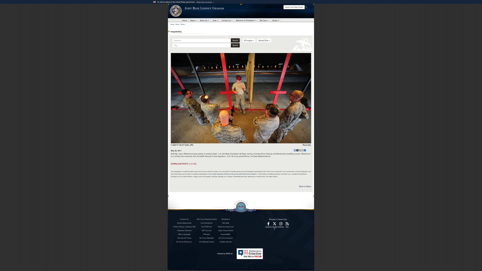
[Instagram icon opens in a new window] (281, 224)
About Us (203, 20)
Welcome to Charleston (245, 20)
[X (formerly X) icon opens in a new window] (275, 224)
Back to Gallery (305, 186)
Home (184, 20)
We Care (263, 20)
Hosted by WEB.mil (224, 254)
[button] (205, 2)
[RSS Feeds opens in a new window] (287, 224)
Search (235, 40)
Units (215, 20)
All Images (248, 40)
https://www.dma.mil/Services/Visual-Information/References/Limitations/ (235, 174)
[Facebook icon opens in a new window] (268, 224)
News (192, 20)
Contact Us (226, 20)
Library (275, 20)
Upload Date (263, 40)
